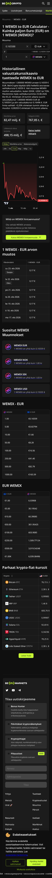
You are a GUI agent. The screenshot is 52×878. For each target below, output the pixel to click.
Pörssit (35, 809)
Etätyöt (8, 829)
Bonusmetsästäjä (34, 10)
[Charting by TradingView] (6, 203)
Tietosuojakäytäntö (13, 873)
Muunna (6, 19)
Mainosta (9, 824)
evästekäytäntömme (17, 855)
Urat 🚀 (8, 805)
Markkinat (37, 824)
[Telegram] (19, 691)
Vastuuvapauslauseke (33, 873)
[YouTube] (13, 691)
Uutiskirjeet (16, 10)
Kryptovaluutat (39, 800)
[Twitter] (7, 691)
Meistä (8, 800)
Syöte (5, 10)
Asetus (35, 829)
